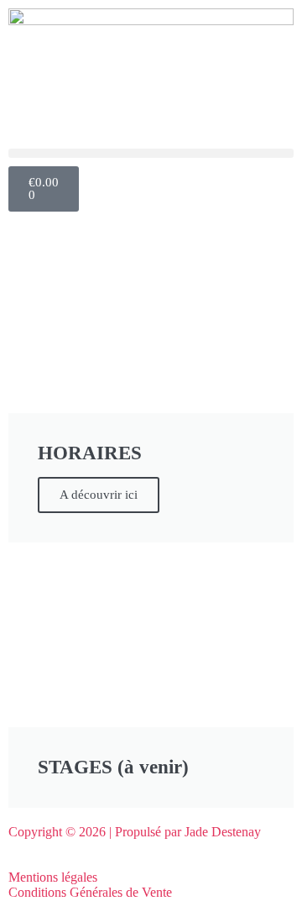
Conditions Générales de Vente (90, 892)
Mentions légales (52, 877)
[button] (151, 153)
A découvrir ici (99, 494)
